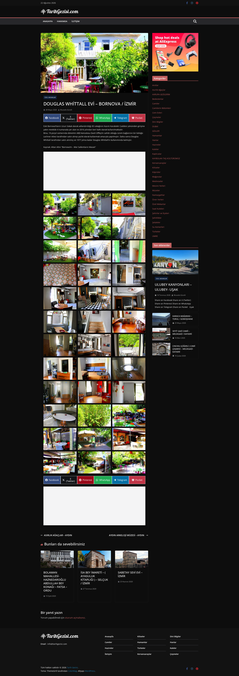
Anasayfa (48, 21)
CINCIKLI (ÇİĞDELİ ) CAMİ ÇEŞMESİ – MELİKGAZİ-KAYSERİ (183, 349)
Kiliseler (156, 167)
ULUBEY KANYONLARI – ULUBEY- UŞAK (173, 287)
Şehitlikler (157, 218)
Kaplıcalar (157, 154)
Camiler (155, 103)
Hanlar (155, 140)
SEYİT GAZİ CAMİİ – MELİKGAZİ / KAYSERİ (182, 332)
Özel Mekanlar (50, 97)
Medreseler (157, 181)
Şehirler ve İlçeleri (160, 213)
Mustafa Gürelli (66, 110)
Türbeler (156, 231)
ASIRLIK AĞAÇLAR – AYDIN (58, 535)
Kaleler (155, 149)
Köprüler (156, 172)
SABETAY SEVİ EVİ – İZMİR (130, 574)
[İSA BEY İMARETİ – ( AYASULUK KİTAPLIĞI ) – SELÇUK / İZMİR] (94, 552)
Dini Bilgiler (157, 122)
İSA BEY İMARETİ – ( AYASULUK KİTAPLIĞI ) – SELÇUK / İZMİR (94, 578)
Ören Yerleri (158, 199)
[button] (59, 204)
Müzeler (156, 190)
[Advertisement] (94, 171)
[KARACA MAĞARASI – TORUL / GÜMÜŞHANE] (161, 319)
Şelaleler (156, 222)
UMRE (155, 236)
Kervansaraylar (159, 163)
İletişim (76, 21)
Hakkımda (62, 21)
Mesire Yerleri (158, 186)
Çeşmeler (156, 117)
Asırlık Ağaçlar (158, 90)
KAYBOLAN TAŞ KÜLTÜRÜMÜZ (166, 158)
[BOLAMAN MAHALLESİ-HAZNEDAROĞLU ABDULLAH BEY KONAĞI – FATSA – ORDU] (57, 552)
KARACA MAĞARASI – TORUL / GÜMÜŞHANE (182, 317)
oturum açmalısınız (75, 617)
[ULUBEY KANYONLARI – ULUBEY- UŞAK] (175, 262)
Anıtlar (155, 85)
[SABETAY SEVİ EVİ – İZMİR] (131, 552)
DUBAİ (155, 126)
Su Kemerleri (158, 227)
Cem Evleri (157, 112)
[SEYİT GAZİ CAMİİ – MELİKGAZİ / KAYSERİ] (161, 334)
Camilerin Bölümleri (161, 108)
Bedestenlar (157, 99)
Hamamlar (157, 135)
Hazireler (156, 144)
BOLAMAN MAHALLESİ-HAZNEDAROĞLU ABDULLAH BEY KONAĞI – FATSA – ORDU (55, 581)
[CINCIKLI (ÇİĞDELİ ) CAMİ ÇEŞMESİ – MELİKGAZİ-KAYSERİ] (161, 351)
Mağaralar (157, 176)
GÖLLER (155, 131)
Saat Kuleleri (158, 208)
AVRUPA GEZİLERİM (161, 94)
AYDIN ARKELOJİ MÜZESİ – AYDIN (127, 535)
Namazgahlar (158, 195)
